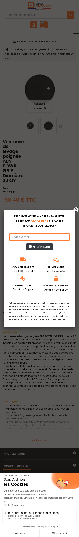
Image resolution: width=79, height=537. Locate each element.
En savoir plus (25, 309)
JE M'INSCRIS (41, 246)
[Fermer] (76, 209)
